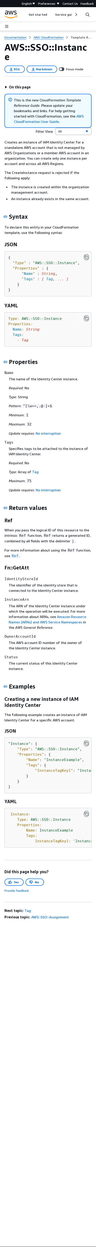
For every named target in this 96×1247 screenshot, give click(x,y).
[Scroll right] (76, 14)
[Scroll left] (25, 14)
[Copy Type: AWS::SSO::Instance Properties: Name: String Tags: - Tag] (86, 318)
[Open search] (87, 14)
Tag (49, 279)
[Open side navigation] (7, 26)
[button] (18, 87)
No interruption (48, 433)
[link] (81, 37)
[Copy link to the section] (5, 216)
